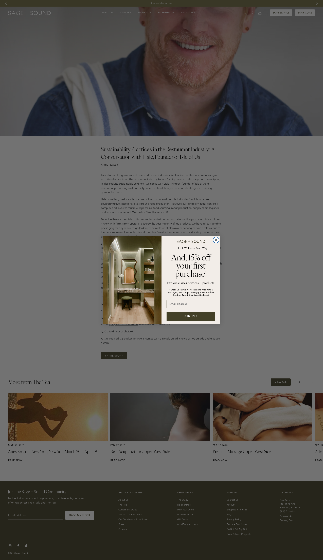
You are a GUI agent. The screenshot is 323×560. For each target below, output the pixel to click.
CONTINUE (191, 316)
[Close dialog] (216, 240)
